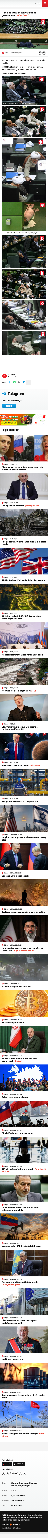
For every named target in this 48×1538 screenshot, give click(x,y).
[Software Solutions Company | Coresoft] (14, 1524)
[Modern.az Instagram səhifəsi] (7, 1473)
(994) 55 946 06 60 (17, 1500)
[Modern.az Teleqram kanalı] (12, 1473)
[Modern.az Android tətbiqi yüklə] (7, 1464)
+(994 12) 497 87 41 (18, 1495)
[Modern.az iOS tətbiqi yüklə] (19, 1464)
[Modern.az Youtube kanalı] (16, 1473)
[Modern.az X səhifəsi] (24, 1473)
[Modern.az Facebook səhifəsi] (3, 1473)
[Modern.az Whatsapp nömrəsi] (20, 1473)
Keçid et (9, 406)
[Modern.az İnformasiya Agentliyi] (10, 1455)
